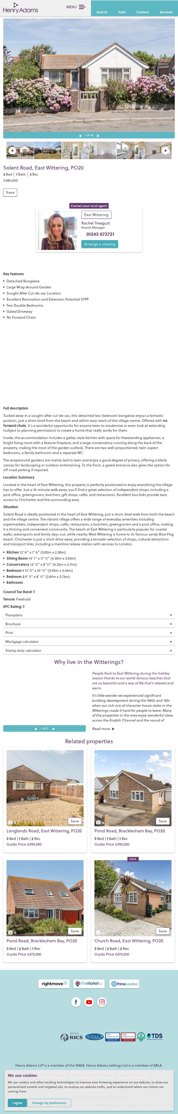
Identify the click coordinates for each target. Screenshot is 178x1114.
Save (10, 192)
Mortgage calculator (22, 641)
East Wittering (96, 214)
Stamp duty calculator (23, 650)
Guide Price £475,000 (24, 954)
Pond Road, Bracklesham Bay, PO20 (129, 831)
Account (166, 12)
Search (101, 12)
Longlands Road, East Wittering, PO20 (44, 831)
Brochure (12, 624)
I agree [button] (17, 1103)
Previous (80, 136)
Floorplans (13, 615)
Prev (12, 150)
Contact (143, 12)
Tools (122, 12)
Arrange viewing (99, 244)
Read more (101, 728)
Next (98, 136)
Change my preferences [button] (49, 1103)
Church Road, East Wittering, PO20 (128, 941)
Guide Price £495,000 (111, 844)
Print (9, 632)
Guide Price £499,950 (24, 844)
